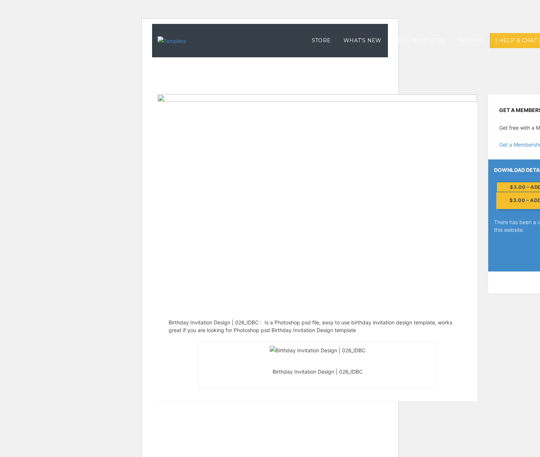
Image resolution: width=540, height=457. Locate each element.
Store (321, 40)
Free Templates (419, 40)
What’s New (362, 40)
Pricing (470, 40)
